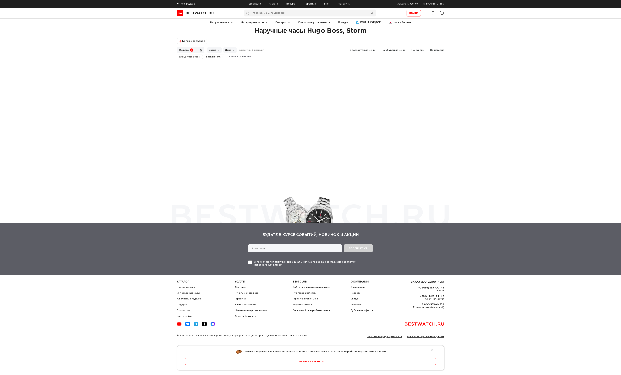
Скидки (355, 299)
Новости (355, 293)
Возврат (291, 4)
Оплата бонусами (245, 316)
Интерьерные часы (252, 22)
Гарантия (310, 4)
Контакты (356, 304)
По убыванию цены (393, 50)
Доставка (255, 4)
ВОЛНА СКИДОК (370, 22)
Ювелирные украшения (312, 22)
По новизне (437, 50)
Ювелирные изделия (189, 299)
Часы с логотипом (245, 304)
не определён (188, 4)
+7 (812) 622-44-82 (431, 296)
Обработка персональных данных (425, 337)
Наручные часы (219, 22)
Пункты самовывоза (246, 293)
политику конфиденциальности (289, 262)
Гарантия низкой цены (306, 299)
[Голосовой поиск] (372, 13)
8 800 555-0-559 (433, 4)
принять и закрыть (310, 361)
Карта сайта (184, 316)
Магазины (344, 4)
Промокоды (184, 310)
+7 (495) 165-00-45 (431, 288)
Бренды (343, 22)
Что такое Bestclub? (304, 293)
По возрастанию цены (361, 50)
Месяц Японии (402, 22)
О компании (358, 287)
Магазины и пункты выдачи (251, 310)
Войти (413, 13)
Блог (327, 4)
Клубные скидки (302, 304)
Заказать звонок (407, 4)
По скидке (417, 50)
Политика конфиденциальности (384, 337)
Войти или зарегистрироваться (311, 287)
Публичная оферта (362, 310)
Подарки (280, 22)
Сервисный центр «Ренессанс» (311, 310)
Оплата (273, 4)
